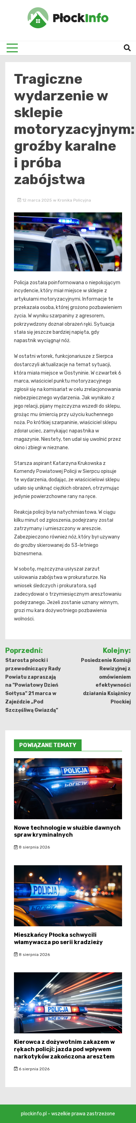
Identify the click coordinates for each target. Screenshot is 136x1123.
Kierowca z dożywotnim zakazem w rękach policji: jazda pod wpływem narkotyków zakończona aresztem (64, 1049)
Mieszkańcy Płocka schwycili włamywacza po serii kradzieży (58, 938)
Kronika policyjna (74, 200)
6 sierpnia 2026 (34, 1069)
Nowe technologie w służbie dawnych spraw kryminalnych (67, 831)
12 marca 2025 (37, 200)
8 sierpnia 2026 (34, 847)
